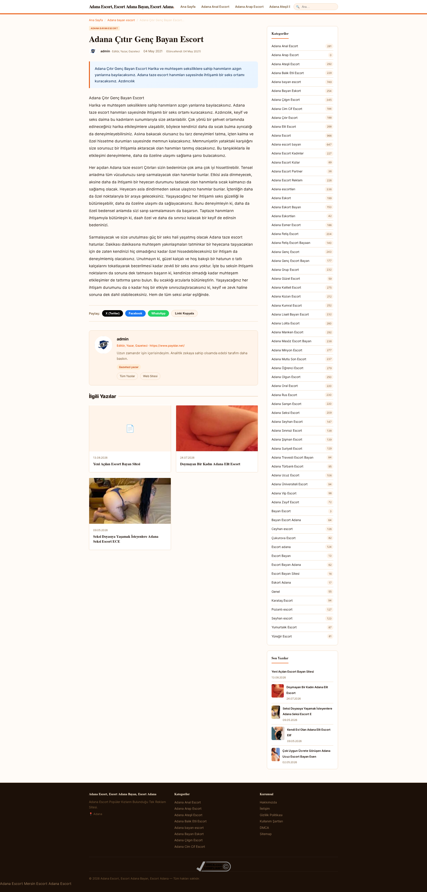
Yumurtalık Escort (302, 627)
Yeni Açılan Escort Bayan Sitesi (116, 463)
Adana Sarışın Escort (302, 404)
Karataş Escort (302, 600)
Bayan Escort (302, 511)
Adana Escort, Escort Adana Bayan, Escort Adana (131, 6)
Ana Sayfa (187, 6)
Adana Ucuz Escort (302, 475)
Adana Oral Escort (302, 386)
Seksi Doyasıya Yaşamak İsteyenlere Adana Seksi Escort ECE (125, 539)
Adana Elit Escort (302, 126)
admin (123, 339)
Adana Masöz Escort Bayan (302, 341)
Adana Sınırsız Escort (302, 430)
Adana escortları (302, 189)
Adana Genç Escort (302, 252)
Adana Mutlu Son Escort (302, 359)
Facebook (135, 313)
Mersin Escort (35, 883)
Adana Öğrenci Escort (302, 368)
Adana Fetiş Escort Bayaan (302, 243)
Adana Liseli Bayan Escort (302, 314)
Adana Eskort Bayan (302, 207)
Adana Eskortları (302, 216)
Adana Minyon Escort (302, 350)
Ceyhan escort (302, 529)
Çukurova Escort (302, 538)
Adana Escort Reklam (302, 180)
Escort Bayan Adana (302, 564)
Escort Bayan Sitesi (302, 573)
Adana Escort (302, 135)
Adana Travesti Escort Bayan (302, 457)
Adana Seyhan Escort (302, 421)
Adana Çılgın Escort (302, 99)
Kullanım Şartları (271, 821)
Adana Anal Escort (215, 6)
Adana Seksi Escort (302, 413)
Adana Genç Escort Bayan (302, 261)
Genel (302, 591)
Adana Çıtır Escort (302, 117)
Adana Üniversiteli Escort (302, 484)
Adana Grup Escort (302, 269)
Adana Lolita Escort (302, 323)
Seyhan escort (302, 618)
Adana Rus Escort (302, 395)
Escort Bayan (302, 556)
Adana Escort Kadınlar (302, 153)
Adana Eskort (302, 198)
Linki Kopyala (184, 313)
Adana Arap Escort (249, 6)
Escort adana (302, 547)
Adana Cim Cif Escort (302, 109)
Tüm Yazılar (127, 376)
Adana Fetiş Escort (302, 234)
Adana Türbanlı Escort (302, 466)
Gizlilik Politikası (271, 815)
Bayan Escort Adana (302, 520)
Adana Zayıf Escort (302, 502)
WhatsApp (158, 313)
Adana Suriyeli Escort (302, 448)
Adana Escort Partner (302, 171)
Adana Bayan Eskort (302, 91)
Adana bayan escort (121, 20)
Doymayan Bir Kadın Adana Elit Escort (210, 463)
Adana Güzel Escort (302, 278)
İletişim (265, 808)
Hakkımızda (268, 802)
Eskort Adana (302, 582)
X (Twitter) (112, 313)
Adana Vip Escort (302, 493)
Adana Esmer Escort (302, 225)
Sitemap (266, 834)
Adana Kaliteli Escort (302, 287)
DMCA (264, 827)
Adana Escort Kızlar (302, 162)
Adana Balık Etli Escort (302, 73)
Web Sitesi (150, 376)
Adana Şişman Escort (302, 439)
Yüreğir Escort (302, 636)
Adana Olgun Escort (302, 377)
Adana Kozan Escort (302, 296)
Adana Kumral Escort (302, 305)
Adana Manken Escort (302, 332)
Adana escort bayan (302, 144)
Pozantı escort (302, 609)
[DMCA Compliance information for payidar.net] (213, 867)
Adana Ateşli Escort (284, 6)
